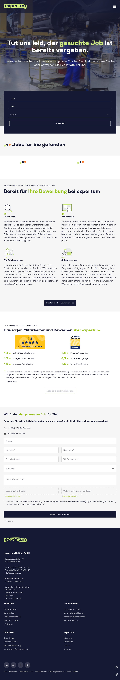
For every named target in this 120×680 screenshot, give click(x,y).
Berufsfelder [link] (9, 613)
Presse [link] (67, 646)
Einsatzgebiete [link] (10, 609)
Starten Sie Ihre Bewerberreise (60, 303)
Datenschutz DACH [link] (26, 672)
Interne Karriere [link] (11, 620)
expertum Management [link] (74, 617)
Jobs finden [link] (9, 638)
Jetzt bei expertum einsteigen (60, 391)
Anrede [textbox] (9, 441)
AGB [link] (5, 672)
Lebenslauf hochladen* (16, 491)
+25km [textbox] (13, 115)
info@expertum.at (13, 598)
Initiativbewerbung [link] (12, 646)
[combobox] (60, 114)
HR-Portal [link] (8, 624)
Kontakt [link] (67, 649)
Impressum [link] (13, 672)
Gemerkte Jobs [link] (10, 642)
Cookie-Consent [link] (72, 672)
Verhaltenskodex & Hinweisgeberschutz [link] (49, 672)
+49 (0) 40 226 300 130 (19, 428)
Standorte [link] (68, 642)
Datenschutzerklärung (32, 501)
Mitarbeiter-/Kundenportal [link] (16, 649)
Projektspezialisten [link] (12, 617)
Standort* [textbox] (10, 469)
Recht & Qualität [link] (71, 620)
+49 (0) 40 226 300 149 (19, 570)
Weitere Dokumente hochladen (77, 491)
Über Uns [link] (68, 638)
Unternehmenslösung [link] (73, 613)
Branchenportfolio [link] (72, 609)
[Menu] (114, 6)
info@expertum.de (16, 433)
